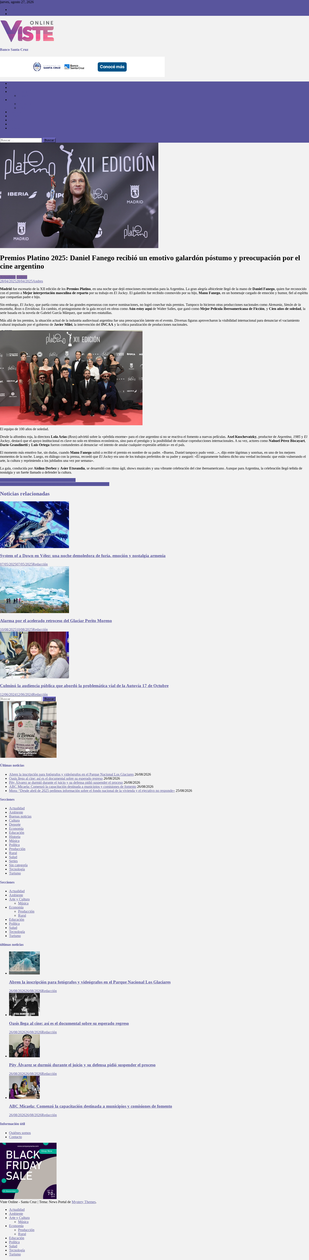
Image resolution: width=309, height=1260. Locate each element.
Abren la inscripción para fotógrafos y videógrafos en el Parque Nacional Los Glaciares (71, 774)
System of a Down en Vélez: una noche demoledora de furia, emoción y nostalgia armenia (83, 555)
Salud (13, 120)
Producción (26, 104)
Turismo (15, 128)
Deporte (15, 824)
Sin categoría (18, 865)
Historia (14, 837)
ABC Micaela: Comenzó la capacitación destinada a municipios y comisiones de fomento (72, 786)
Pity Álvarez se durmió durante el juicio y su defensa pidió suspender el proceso (66, 782)
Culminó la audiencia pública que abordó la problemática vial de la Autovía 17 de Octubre (84, 685)
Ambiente (16, 87)
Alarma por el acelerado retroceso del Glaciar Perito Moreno (56, 620)
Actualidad (17, 83)
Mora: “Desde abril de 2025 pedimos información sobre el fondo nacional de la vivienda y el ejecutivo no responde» (92, 791)
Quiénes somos (20, 10)
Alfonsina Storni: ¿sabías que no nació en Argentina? (38, 480)
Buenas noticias (20, 816)
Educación (16, 112)
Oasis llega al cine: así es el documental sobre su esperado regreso (56, 778)
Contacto (15, 14)
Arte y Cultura (19, 91)
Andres (38, 281)
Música (23, 96)
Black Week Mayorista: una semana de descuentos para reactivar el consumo (54, 484)
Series (13, 861)
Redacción (40, 564)
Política (14, 116)
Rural (22, 108)
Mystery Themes (84, 1202)
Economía (16, 100)
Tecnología (17, 124)
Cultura (22, 277)
